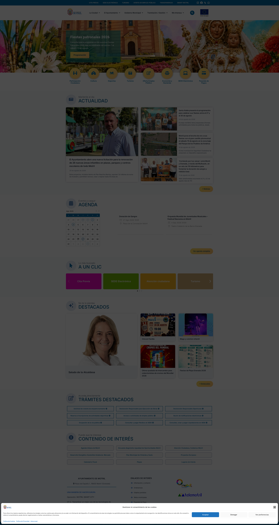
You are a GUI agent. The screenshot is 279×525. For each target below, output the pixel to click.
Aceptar (205, 515)
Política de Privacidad (22, 521)
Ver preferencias (262, 515)
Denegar (233, 515)
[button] (275, 507)
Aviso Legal (34, 521)
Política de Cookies (9, 521)
